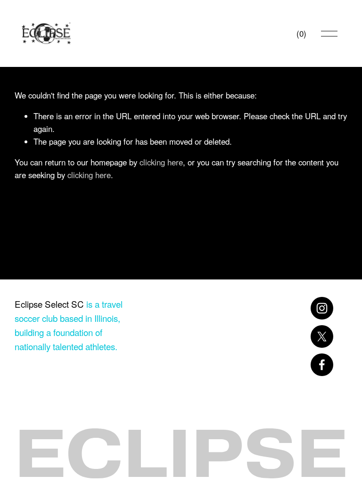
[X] (322, 336)
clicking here (161, 162)
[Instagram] (322, 308)
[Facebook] (322, 364)
